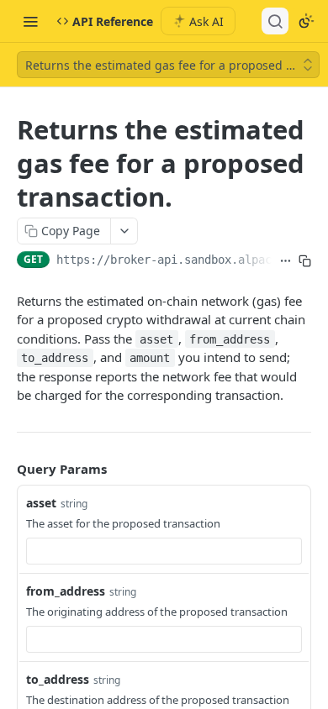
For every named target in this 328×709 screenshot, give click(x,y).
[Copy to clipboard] (305, 261)
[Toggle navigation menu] (30, 21)
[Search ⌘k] (275, 21)
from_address (65, 591)
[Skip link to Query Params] (5, 469)
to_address (57, 679)
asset (41, 503)
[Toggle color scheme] (306, 21)
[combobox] (164, 551)
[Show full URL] (285, 261)
